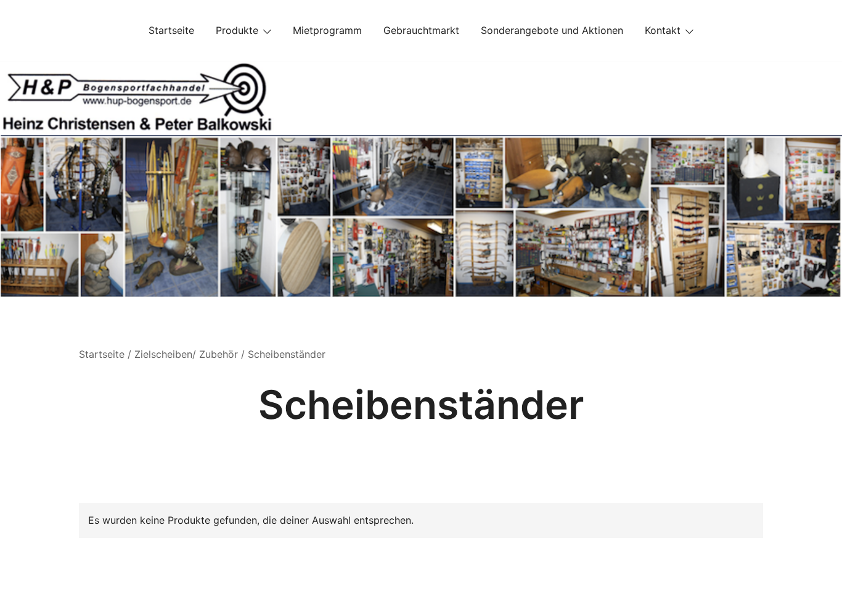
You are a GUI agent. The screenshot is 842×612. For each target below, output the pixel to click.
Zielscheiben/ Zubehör (186, 354)
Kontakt (663, 30)
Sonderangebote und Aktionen (552, 30)
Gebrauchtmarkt (421, 30)
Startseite (171, 30)
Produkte (237, 30)
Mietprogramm (327, 30)
